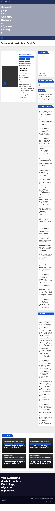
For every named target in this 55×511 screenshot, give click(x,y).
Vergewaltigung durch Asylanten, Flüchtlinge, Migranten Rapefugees (6, 20)
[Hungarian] (40, 65)
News (32, 56)
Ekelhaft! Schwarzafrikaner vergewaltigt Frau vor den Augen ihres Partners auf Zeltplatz (44, 152)
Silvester (22, 61)
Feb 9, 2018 (33, 450)
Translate (44, 75)
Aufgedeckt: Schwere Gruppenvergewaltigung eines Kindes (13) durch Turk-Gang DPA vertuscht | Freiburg (45, 292)
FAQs (34, 501)
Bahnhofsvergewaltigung (25, 54)
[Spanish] (40, 57)
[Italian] (40, 63)
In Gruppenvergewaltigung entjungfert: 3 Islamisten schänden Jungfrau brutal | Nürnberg (45, 230)
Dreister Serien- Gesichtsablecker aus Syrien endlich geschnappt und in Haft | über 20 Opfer (45, 172)
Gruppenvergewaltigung (25, 56)
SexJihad (6, 443)
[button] (50, 38)
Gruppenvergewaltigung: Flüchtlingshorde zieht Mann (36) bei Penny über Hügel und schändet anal (45, 257)
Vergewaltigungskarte (25, 65)
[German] (40, 59)
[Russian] (40, 62)
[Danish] (40, 68)
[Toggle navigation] (26, 38)
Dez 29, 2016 (24, 73)
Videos (42, 501)
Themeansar (3, 500)
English (46, 501)
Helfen (38, 501)
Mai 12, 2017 (34, 466)
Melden (51, 498)
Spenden (51, 501)
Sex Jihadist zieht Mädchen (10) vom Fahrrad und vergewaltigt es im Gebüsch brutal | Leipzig (45, 267)
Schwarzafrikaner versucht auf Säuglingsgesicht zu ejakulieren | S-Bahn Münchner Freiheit (44, 191)
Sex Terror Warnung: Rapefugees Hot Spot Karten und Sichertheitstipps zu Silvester (44, 211)
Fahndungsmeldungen (34, 441)
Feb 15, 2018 (7, 450)
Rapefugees (21, 441)
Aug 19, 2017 (8, 466)
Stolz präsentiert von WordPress (8, 499)
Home (32, 498)
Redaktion (15, 450)
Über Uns (37, 498)
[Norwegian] (40, 67)
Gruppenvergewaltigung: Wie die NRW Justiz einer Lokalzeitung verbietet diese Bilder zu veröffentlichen (45, 142)
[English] (40, 56)
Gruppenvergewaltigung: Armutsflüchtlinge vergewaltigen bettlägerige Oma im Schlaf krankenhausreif (45, 131)
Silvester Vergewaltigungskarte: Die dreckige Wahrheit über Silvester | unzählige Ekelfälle (45, 201)
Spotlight (27, 61)
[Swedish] (40, 60)
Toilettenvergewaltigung (25, 63)
